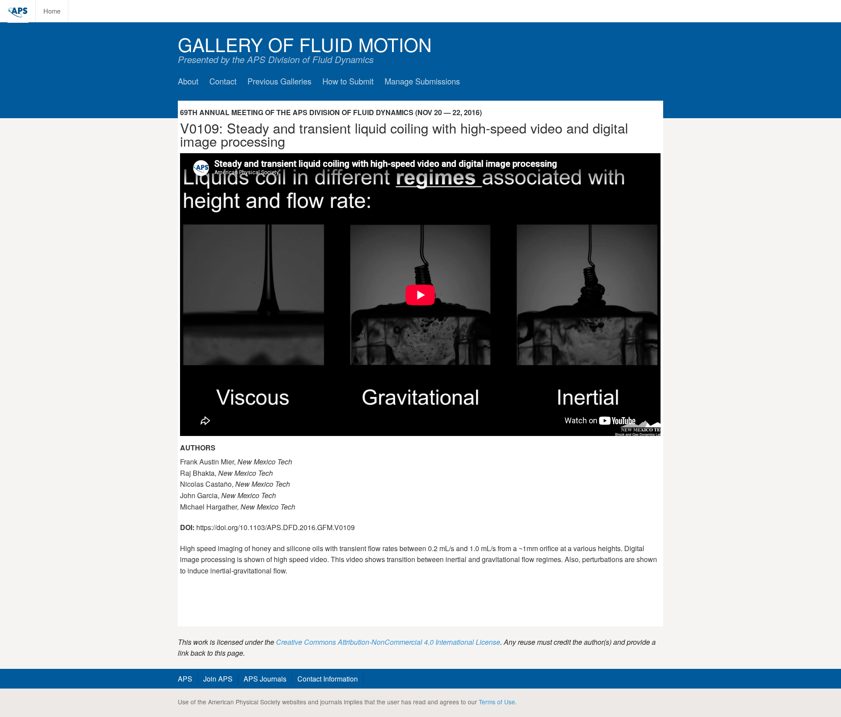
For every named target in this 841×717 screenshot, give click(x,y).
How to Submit (348, 81)
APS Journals (265, 679)
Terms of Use (497, 701)
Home (51, 10)
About (188, 81)
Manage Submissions (422, 81)
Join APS (218, 679)
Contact (223, 81)
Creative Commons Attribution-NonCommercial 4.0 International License (388, 642)
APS (185, 679)
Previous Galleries (279, 81)
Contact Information (327, 679)
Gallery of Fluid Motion (305, 44)
